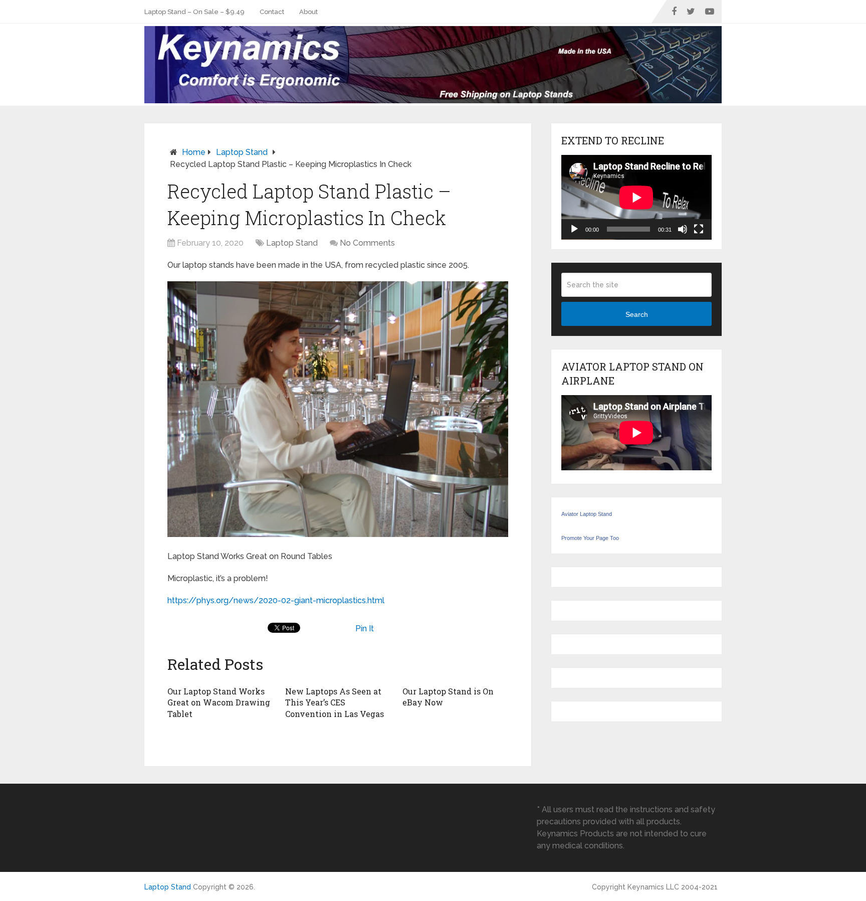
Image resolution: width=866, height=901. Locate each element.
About (308, 12)
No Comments (367, 243)
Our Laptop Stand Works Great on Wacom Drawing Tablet (218, 702)
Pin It (364, 628)
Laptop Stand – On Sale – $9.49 (194, 12)
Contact (272, 12)
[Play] (574, 229)
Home (193, 152)
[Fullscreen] (699, 229)
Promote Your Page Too (590, 538)
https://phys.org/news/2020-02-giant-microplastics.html (275, 600)
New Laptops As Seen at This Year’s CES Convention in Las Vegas (334, 702)
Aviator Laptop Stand (586, 514)
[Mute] (683, 229)
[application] (636, 197)
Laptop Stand (242, 152)
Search (636, 314)
